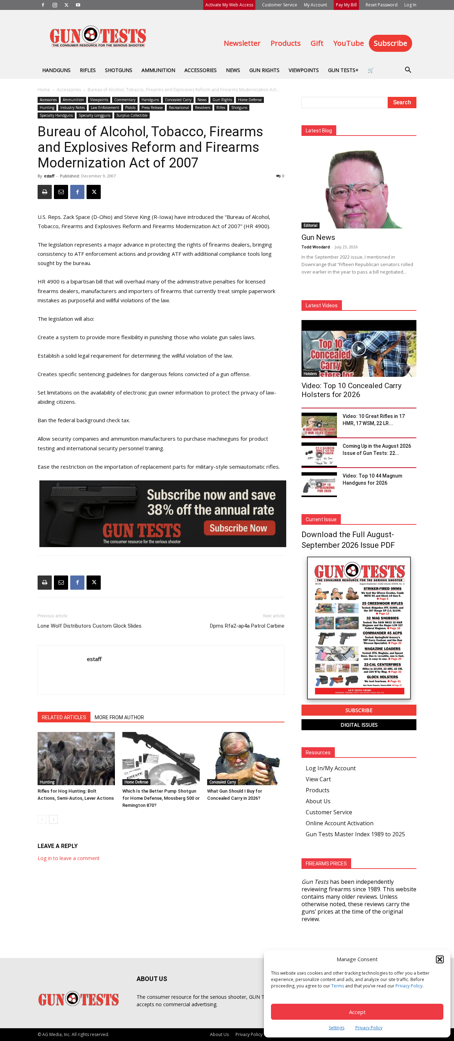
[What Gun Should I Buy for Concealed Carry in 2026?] (245, 758)
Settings (336, 1028)
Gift (317, 43)
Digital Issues (359, 724)
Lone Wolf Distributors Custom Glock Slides (90, 626)
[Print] (45, 192)
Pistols (130, 107)
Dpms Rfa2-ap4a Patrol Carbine (247, 626)
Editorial (310, 225)
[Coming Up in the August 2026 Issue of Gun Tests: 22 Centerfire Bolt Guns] (319, 454)
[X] (66, 5)
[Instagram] (54, 5)
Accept (357, 1011)
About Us (318, 801)
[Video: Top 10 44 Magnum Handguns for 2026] (319, 484)
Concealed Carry (178, 99)
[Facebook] (43, 5)
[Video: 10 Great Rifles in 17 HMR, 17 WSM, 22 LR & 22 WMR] (319, 425)
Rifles (88, 70)
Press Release (152, 107)
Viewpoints (304, 70)
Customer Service (279, 5)
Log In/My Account (331, 768)
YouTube (348, 43)
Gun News (318, 237)
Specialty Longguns (94, 115)
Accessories (200, 70)
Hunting (47, 107)
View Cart (318, 779)
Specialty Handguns (56, 115)
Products (286, 43)
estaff (49, 175)
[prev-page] (42, 819)
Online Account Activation (339, 823)
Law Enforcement (105, 107)
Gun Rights (264, 70)
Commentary (124, 99)
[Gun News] (358, 186)
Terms (337, 986)
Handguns (56, 70)
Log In (410, 5)
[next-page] (53, 819)
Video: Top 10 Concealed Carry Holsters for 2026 (351, 390)
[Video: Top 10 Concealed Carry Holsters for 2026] (358, 348)
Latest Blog (319, 130)
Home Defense (250, 99)
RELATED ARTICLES (64, 717)
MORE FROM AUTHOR (119, 717)
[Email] (61, 192)
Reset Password (382, 5)
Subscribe (390, 43)
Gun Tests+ (343, 70)
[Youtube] (78, 5)
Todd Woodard (315, 246)
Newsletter (242, 43)
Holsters (310, 373)
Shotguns (118, 70)
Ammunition (158, 70)
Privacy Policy (408, 986)
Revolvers (202, 107)
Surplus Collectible (132, 115)
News (233, 70)
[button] (439, 959)
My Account (315, 5)
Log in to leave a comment (69, 858)
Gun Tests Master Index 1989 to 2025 (355, 834)
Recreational (179, 107)
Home (44, 90)
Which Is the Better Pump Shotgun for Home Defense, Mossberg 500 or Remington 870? (161, 798)
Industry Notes (72, 107)
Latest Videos (322, 305)
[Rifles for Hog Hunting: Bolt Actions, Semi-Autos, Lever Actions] (76, 758)
